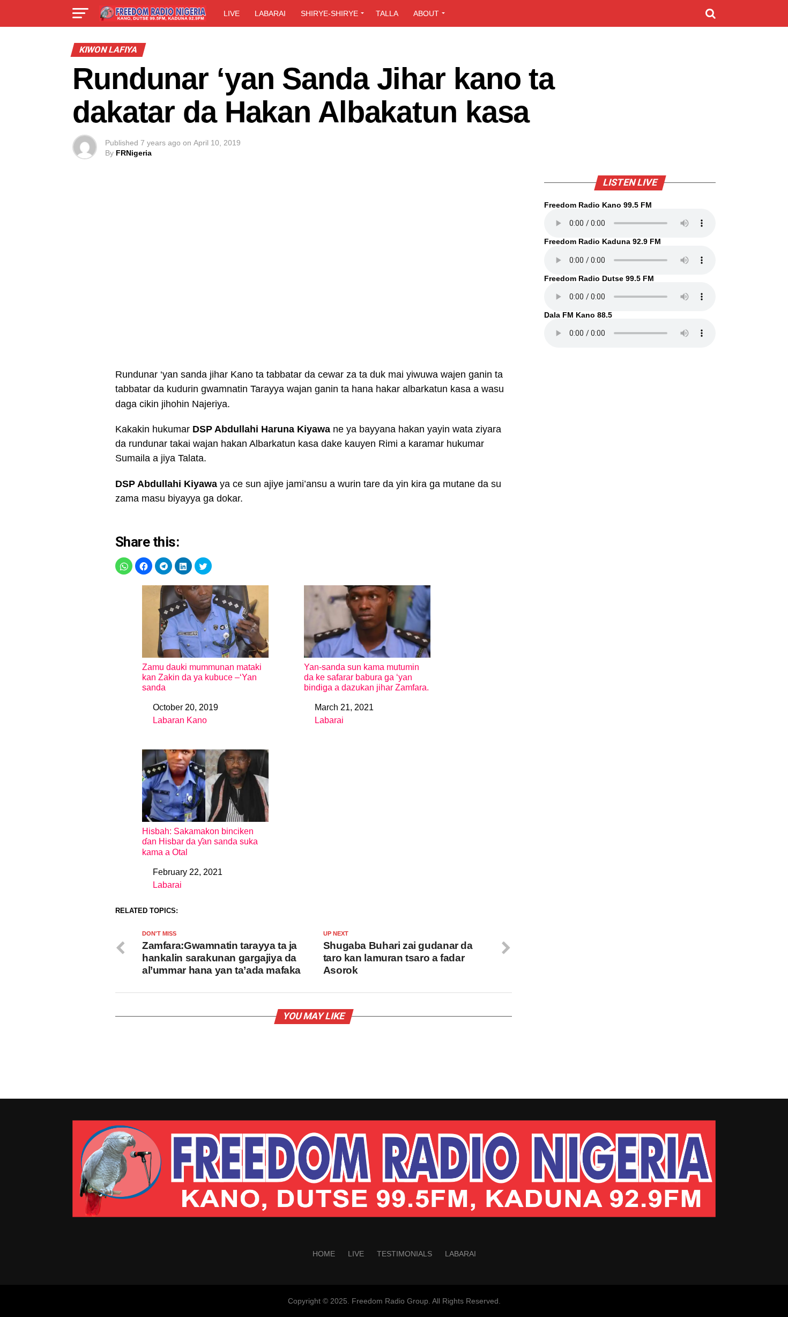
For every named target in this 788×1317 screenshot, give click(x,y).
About (426, 13)
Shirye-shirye (329, 13)
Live (232, 13)
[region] (313, 277)
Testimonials (404, 1253)
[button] (123, 566)
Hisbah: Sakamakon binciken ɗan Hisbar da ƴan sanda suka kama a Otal (200, 841)
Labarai (270, 13)
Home (324, 1253)
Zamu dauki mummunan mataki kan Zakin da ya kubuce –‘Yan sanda (202, 677)
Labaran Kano (180, 720)
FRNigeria (134, 153)
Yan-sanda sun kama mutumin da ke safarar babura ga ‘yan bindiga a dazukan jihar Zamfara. (366, 677)
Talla (387, 13)
